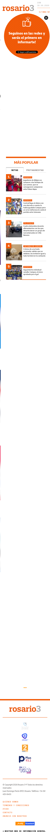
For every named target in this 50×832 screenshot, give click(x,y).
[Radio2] (25, 748)
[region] (26, 78)
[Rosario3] (18, 6)
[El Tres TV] (25, 737)
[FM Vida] (25, 770)
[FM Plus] (25, 759)
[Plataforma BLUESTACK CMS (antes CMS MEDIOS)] (30, 823)
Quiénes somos (10, 801)
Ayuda (6, 808)
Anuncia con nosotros (15, 816)
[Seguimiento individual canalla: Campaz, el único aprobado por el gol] (26, 272)
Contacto (7, 812)
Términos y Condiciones (16, 805)
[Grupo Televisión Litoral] (25, 725)
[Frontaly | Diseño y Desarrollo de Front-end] (20, 823)
